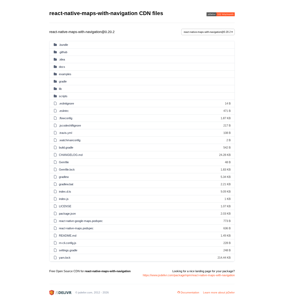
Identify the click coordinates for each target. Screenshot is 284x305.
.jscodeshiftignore (70, 125)
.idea (62, 59)
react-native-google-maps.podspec (81, 221)
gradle (63, 81)
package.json (67, 213)
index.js (64, 199)
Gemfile (64, 162)
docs (62, 66)
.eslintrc (64, 110)
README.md (67, 235)
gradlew (64, 176)
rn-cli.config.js (67, 243)
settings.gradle (68, 250)
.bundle (63, 44)
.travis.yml (65, 132)
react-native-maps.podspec (76, 228)
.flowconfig (65, 118)
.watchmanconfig (69, 140)
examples (65, 74)
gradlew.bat (66, 184)
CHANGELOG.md (70, 154)
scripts (63, 96)
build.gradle (66, 147)
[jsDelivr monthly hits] (221, 14)
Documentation (190, 292)
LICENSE (65, 206)
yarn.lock (65, 257)
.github (63, 52)
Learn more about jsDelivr (219, 292)
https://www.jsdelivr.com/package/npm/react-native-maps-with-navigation (189, 275)
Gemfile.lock (67, 169)
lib (60, 88)
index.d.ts (65, 191)
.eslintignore (66, 103)
